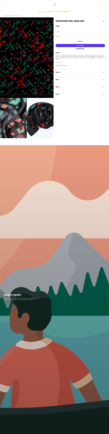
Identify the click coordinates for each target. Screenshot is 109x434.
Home (45, 11)
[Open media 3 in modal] (13, 118)
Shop (40, 11)
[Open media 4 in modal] (40, 118)
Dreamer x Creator (66, 11)
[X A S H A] (54, 5)
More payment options (80, 48)
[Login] (100, 4)
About (54, 11)
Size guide (57, 36)
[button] (5, 4)
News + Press (59, 11)
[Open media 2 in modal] (27, 57)
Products (49, 11)
